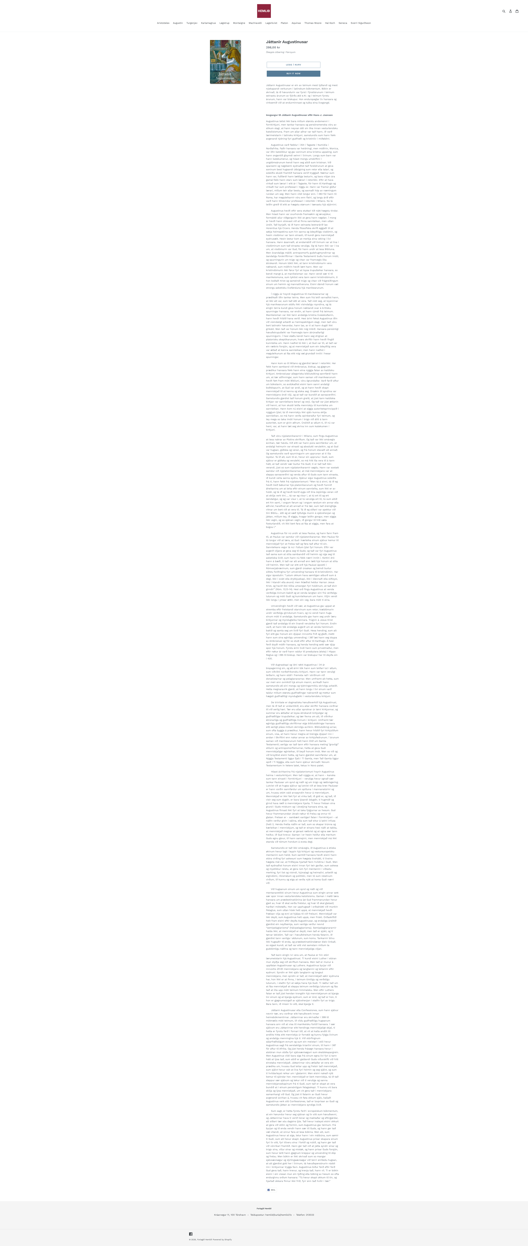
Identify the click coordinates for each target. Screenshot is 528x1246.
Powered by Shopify (222, 1239)
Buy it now (294, 73)
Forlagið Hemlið (204, 1239)
